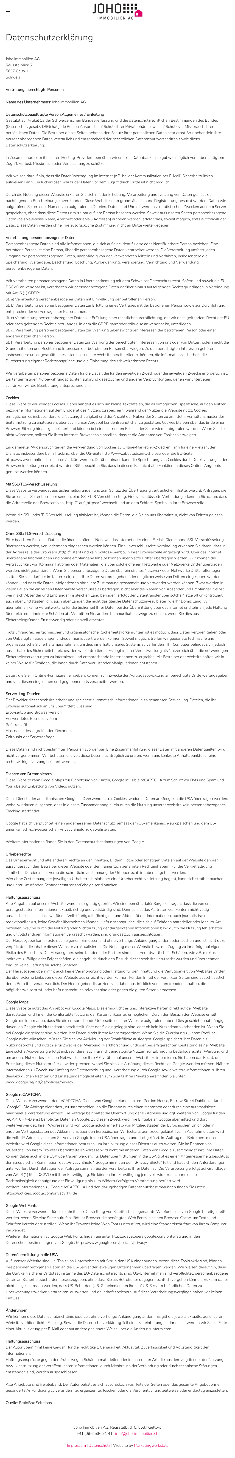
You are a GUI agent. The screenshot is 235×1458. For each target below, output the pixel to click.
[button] (8, 11)
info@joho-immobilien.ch (136, 1433)
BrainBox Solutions (35, 1402)
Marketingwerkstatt (151, 1445)
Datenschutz (99, 1445)
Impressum (76, 1445)
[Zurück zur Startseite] (118, 11)
